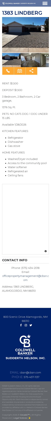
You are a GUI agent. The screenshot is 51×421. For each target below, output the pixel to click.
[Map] (25, 219)
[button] (8, 71)
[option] (25, 35)
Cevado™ (25, 415)
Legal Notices (20, 418)
